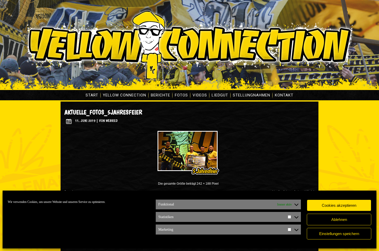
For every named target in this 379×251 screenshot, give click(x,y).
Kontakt (284, 95)
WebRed (112, 121)
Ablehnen (339, 219)
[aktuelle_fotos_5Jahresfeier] (188, 175)
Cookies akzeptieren (339, 205)
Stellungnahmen (251, 95)
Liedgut (220, 95)
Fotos (181, 95)
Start (92, 95)
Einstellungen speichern (339, 233)
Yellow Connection (124, 95)
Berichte (160, 95)
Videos (200, 95)
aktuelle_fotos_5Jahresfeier (103, 112)
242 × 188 (204, 183)
